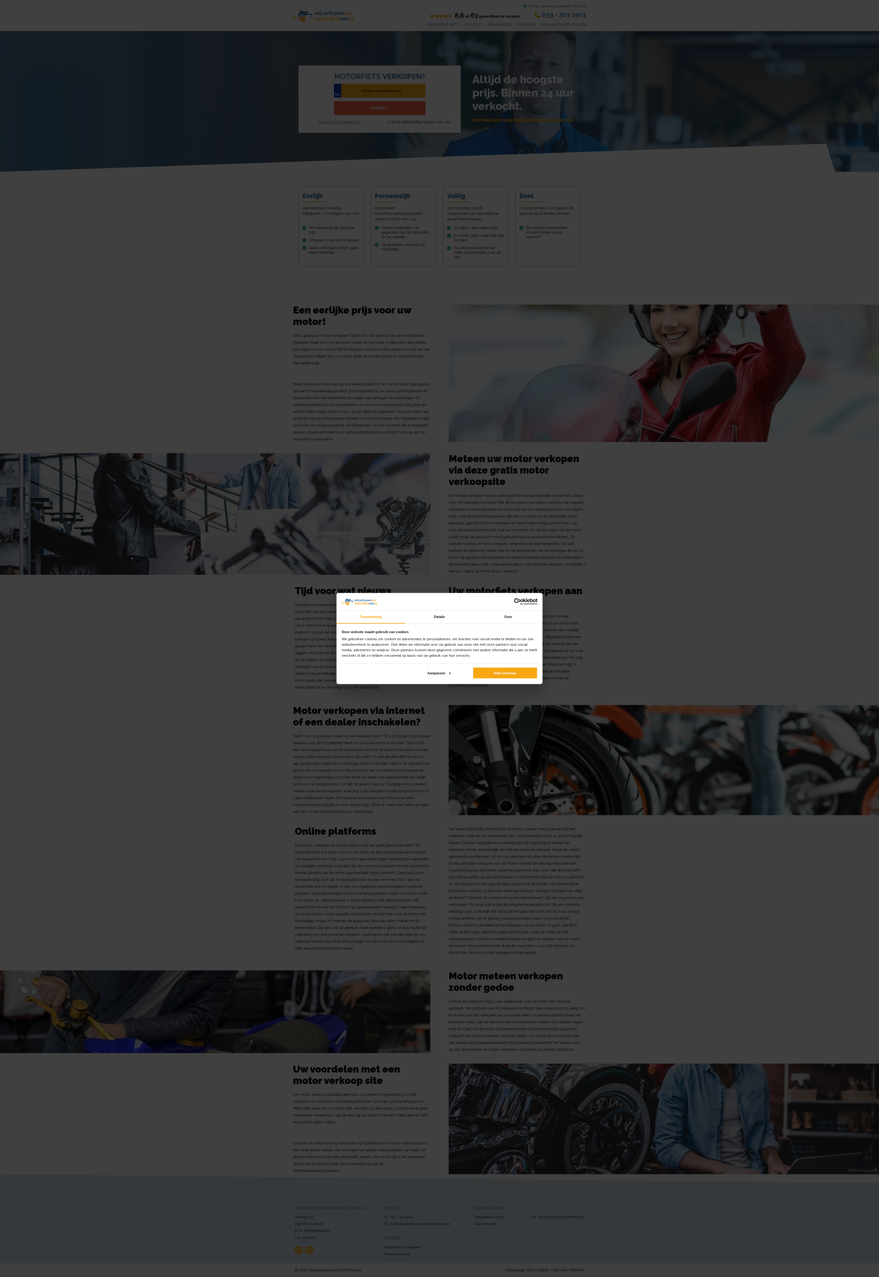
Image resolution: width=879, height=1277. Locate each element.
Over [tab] (508, 617)
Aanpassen (436, 673)
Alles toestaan (505, 673)
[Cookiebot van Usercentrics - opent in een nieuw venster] (517, 601)
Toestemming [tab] (371, 617)
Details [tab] (439, 617)
